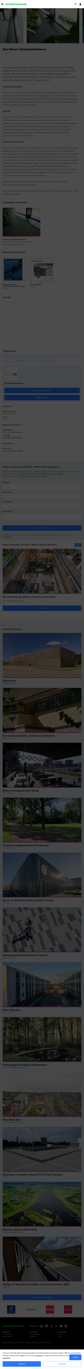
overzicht (39, 1356)
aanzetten (6, 1358)
